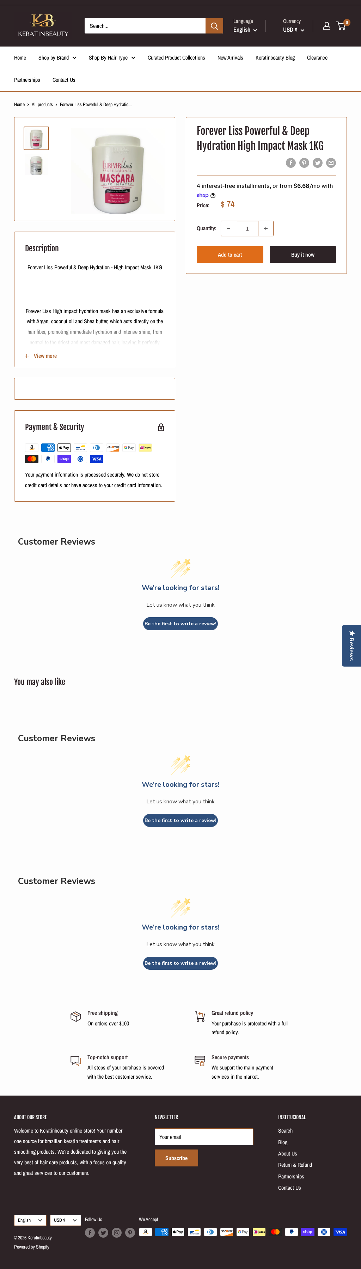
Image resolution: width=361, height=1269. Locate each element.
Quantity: (206, 228)
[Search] (214, 25)
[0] (341, 26)
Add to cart (230, 254)
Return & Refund (295, 1165)
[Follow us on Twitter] (103, 1233)
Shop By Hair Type (108, 57)
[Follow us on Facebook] (90, 1233)
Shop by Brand (53, 57)
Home (20, 57)
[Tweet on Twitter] (318, 163)
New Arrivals (230, 57)
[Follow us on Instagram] (117, 1233)
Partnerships (27, 80)
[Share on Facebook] (291, 163)
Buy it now (302, 254)
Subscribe (176, 1158)
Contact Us (64, 80)
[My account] (326, 26)
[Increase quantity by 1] (265, 228)
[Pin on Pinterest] (304, 163)
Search (285, 1130)
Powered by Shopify (31, 1247)
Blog (282, 1142)
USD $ (59, 1220)
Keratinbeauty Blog (275, 57)
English (24, 1220)
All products (42, 104)
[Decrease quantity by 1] (228, 228)
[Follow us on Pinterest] (130, 1233)
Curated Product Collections (176, 57)
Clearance (317, 57)
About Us (287, 1153)
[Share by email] (331, 163)
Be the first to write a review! (180, 623)
